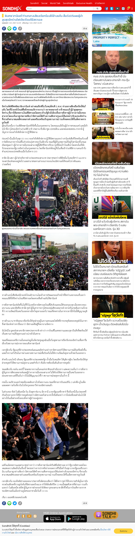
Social (44, 3)
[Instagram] (123, 8)
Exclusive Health (84, 3)
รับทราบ (123, 531)
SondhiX (34, 3)
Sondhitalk (68, 3)
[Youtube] (117, 8)
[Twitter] (111, 8)
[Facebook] (106, 8)
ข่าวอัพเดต (100, 3)
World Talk (55, 3)
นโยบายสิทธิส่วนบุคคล (23, 532)
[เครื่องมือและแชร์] (132, 8)
